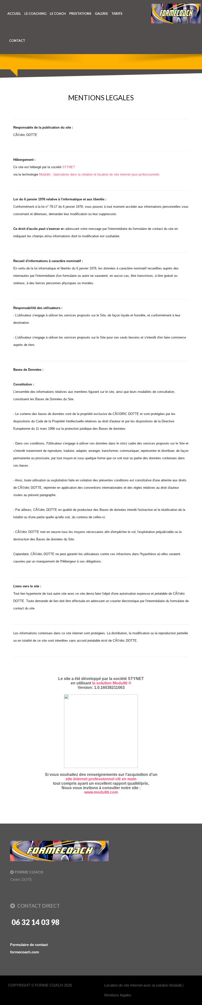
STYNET (68, 167)
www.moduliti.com (101, 792)
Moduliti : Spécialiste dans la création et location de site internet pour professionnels (99, 174)
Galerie (101, 13)
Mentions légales (117, 995)
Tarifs (116, 13)
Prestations (80, 13)
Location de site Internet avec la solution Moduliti (143, 985)
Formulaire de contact (29, 945)
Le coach (58, 13)
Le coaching (35, 13)
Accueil (14, 13)
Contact (17, 41)
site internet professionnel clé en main (101, 779)
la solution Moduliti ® (111, 683)
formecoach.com (24, 952)
